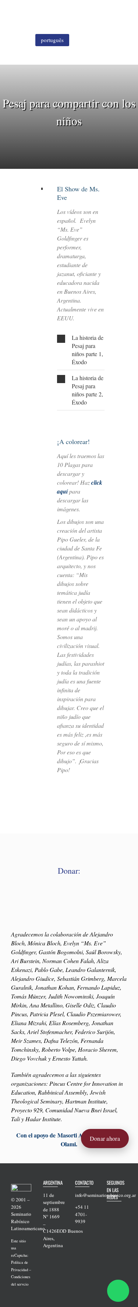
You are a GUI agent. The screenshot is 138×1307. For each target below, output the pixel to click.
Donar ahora (105, 1138)
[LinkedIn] (109, 1233)
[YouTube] (109, 1221)
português (52, 40)
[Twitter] (118, 1210)
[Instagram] (118, 1221)
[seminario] (35, 10)
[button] (81, 350)
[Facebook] (109, 1210)
